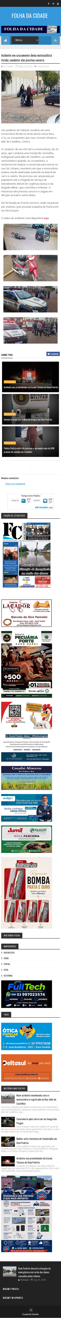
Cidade (6, 958)
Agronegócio (9, 952)
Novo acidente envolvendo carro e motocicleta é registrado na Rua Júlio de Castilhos (36, 1099)
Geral (6, 969)
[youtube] (58, 3)
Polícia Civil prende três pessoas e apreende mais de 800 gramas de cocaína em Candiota (29, 450)
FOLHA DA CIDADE (30, 15)
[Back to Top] (31, 1310)
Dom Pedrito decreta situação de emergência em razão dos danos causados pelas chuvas (34, 1272)
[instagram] (53, 3)
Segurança (43, 66)
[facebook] (49, 3)
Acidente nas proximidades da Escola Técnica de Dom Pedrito (31, 387)
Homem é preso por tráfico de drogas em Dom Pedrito (28, 419)
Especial (7, 964)
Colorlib (35, 1314)
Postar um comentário (15, 484)
